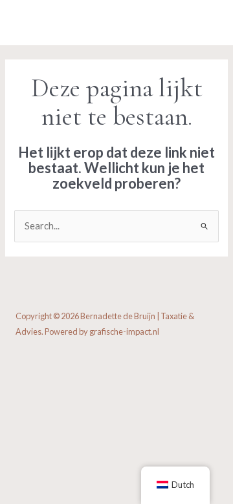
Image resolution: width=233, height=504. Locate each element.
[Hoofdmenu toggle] (203, 22)
